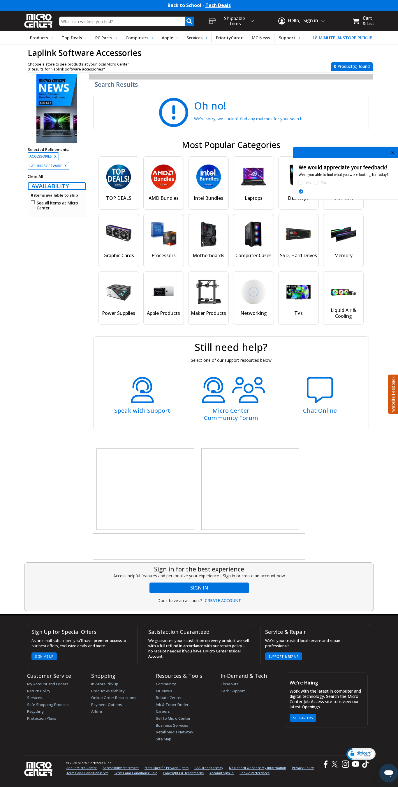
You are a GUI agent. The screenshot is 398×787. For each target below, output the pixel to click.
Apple (167, 37)
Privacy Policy (303, 767)
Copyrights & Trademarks (183, 773)
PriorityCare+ (229, 37)
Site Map (163, 739)
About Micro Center (81, 767)
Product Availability (108, 691)
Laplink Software (48, 165)
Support (287, 37)
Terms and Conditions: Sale (135, 773)
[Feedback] (392, 393)
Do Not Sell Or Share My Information (257, 767)
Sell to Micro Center (173, 718)
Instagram (345, 764)
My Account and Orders (47, 684)
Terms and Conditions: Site (87, 773)
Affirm (96, 711)
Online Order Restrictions (113, 697)
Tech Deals (218, 5)
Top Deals (71, 37)
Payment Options (106, 704)
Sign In (199, 588)
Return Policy (38, 691)
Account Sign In (221, 773)
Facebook (324, 764)
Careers (163, 711)
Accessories (43, 156)
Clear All (35, 176)
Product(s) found (352, 66)
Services (194, 37)
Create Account (223, 600)
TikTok (364, 764)
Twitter (335, 764)
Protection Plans (41, 718)
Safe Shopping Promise (48, 704)
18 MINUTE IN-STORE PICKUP (342, 37)
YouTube (355, 764)
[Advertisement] (146, 489)
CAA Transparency (208, 767)
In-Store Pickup (104, 684)
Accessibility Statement (121, 767)
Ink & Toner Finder (172, 704)
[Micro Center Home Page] (38, 19)
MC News (261, 37)
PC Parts (103, 37)
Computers (137, 37)
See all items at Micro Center (57, 205)
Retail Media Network (174, 732)
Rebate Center (169, 697)
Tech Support (233, 691)
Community (166, 684)
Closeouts (230, 684)
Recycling (35, 711)
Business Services (172, 725)
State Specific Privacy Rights (167, 767)
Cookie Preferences (254, 773)
